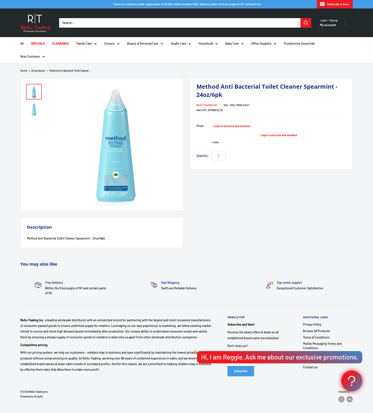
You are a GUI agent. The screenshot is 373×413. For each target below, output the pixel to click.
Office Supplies (261, 43)
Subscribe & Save (338, 4)
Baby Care (232, 43)
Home (23, 70)
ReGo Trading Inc (206, 105)
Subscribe (241, 371)
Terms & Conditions (316, 337)
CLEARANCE (60, 43)
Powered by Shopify (31, 396)
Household (206, 43)
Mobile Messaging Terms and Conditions (322, 346)
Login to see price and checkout (231, 126)
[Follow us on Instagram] (341, 399)
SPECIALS (37, 43)
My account (328, 25)
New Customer (30, 56)
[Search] (305, 23)
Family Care (84, 43)
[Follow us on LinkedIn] (350, 399)
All (22, 43)
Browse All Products (316, 331)
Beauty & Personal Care (142, 43)
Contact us (310, 367)
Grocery (109, 43)
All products (38, 70)
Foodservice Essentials (299, 43)
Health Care (178, 43)
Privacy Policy (312, 324)
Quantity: (202, 155)
